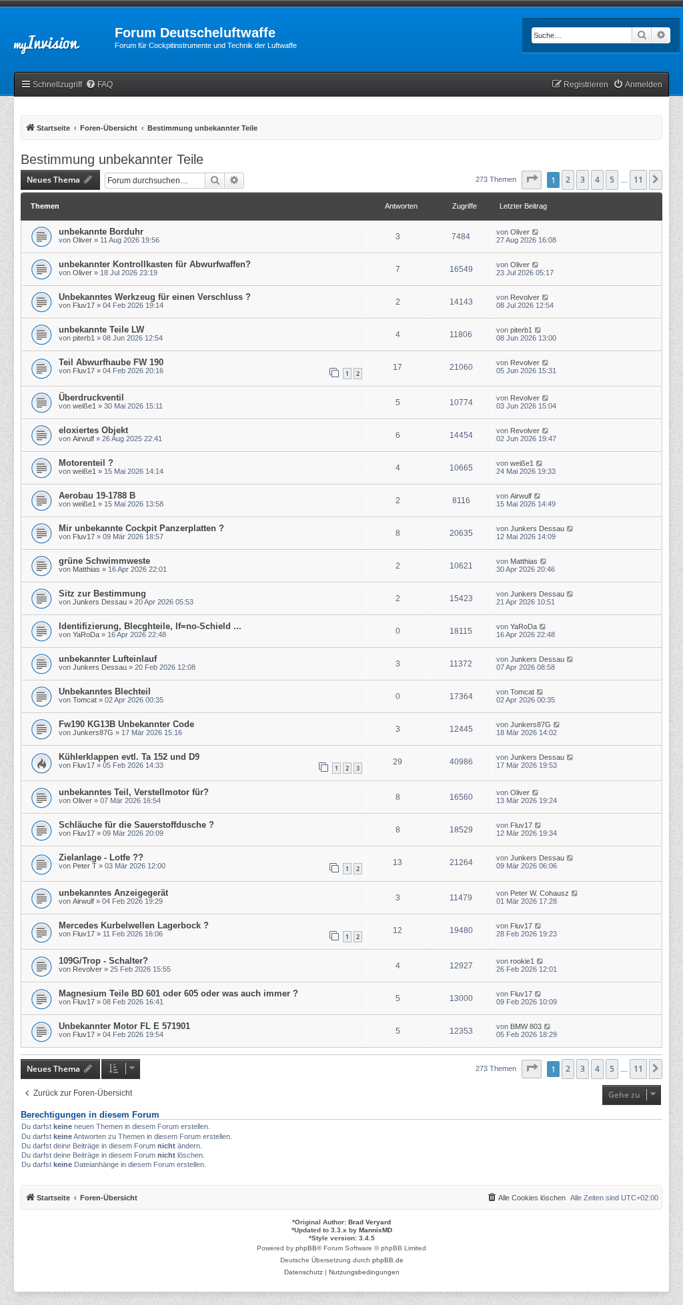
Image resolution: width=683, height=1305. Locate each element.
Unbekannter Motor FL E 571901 (124, 1026)
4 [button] (597, 179)
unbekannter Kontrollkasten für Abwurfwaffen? (155, 264)
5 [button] (612, 179)
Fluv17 (84, 305)
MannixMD (375, 1230)
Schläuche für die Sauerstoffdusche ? (136, 825)
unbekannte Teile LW (101, 330)
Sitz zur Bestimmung (102, 594)
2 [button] (568, 179)
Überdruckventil (91, 398)
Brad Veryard (369, 1222)
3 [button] (582, 179)
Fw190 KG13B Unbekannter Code (126, 724)
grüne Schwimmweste (104, 561)
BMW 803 (526, 1026)
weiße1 (84, 406)
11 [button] (638, 179)
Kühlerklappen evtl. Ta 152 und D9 (129, 757)
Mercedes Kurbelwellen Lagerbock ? (134, 925)
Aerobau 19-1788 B (97, 496)
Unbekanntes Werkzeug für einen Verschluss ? (155, 297)
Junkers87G (93, 732)
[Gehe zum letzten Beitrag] (536, 232)
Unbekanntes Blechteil (105, 691)
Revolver (525, 297)
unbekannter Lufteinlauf (108, 659)
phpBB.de (388, 1260)
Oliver (82, 240)
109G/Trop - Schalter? (103, 961)
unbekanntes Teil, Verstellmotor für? (134, 792)
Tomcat (85, 700)
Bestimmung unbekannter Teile (112, 159)
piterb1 (84, 338)
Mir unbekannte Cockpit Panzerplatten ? (141, 528)
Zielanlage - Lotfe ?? (101, 857)
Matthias (86, 569)
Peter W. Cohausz (539, 893)
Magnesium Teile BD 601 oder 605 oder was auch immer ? (178, 993)
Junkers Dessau (537, 529)
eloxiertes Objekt (93, 430)
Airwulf (83, 439)
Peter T (85, 866)
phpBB (306, 1248)
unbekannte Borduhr (101, 232)
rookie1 (522, 961)
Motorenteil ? (86, 463)
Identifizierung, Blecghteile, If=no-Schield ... (150, 626)
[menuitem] (99, 85)
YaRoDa (86, 635)
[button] (532, 180)
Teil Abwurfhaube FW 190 (111, 362)
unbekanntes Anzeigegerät (113, 893)
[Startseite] (57, 36)
